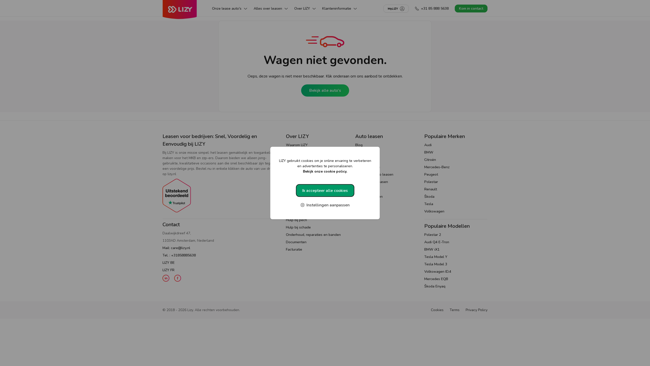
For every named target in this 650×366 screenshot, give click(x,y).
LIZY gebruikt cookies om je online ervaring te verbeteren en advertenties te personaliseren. (325, 166)
